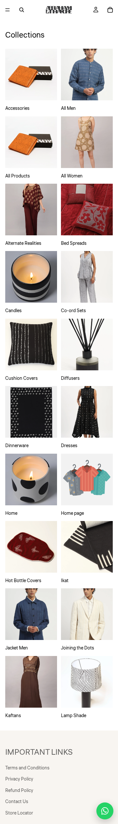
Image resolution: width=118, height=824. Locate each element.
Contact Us (16, 802)
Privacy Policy (19, 779)
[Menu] (7, 9)
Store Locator (19, 813)
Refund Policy (19, 790)
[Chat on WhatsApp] (104, 810)
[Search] (21, 10)
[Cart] (110, 10)
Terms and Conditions (27, 768)
